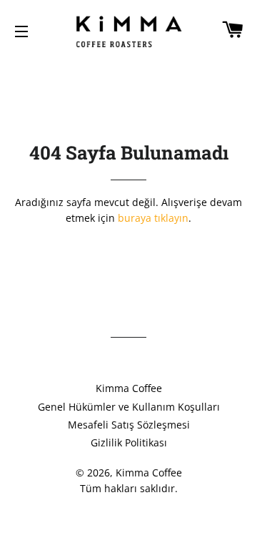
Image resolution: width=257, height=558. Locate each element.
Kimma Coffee (129, 388)
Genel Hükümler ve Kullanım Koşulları (129, 406)
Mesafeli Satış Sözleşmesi (129, 424)
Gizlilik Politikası (129, 442)
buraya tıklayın (153, 218)
